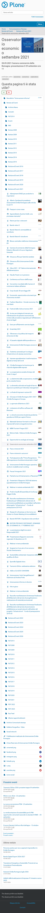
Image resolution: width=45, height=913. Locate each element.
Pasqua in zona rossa (17, 209)
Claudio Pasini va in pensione (19, 275)
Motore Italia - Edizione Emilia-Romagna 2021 (22, 434)
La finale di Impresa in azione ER (21, 392)
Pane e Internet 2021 (17, 449)
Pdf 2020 (11, 695)
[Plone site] (13, 5)
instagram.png (12, 756)
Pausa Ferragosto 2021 (18, 471)
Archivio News (13, 107)
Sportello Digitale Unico (17, 562)
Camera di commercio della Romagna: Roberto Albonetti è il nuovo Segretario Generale (21, 250)
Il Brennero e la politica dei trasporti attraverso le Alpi (20, 335)
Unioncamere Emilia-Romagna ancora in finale (22, 346)
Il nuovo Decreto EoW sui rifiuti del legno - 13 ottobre (20, 825)
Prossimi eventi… (8, 835)
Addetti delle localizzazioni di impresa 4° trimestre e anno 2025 (22, 879)
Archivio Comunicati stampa (16, 722)
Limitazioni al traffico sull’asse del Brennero (20, 409)
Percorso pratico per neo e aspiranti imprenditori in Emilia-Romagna (20, 849)
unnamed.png (11, 747)
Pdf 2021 (11, 700)
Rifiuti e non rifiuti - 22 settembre (14, 796)
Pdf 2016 (11, 677)
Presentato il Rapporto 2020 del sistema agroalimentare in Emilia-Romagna (22, 482)
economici (5, 79)
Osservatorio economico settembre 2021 (23, 444)
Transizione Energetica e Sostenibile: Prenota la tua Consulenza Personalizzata (20, 864)
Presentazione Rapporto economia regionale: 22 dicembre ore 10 (20, 538)
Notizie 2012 (12, 148)
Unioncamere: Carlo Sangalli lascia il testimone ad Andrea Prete (20, 576)
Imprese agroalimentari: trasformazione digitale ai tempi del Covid (22, 360)
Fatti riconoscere (37, 17)
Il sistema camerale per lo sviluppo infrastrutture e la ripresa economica (20, 353)
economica (17, 77)
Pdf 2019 (11, 691)
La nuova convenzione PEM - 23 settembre (17, 804)
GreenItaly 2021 (15, 329)
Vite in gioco (14, 586)
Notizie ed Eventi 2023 (15, 622)
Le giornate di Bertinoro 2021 (19, 403)
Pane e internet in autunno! (19, 453)
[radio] (4, 92)
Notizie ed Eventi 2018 (15, 175)
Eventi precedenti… (8, 833)
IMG (9, 125)
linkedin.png (11, 761)
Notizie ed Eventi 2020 (15, 184)
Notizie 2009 (12, 134)
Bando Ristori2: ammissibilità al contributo (19, 231)
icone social (10, 775)
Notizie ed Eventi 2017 (15, 171)
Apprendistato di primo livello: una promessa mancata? (20, 215)
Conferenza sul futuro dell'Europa (21, 279)
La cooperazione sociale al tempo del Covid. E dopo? (21, 373)
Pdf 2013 (11, 641)
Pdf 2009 (11, 650)
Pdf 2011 (11, 659)
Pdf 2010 (11, 654)
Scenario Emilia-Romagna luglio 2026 (16, 872)
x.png (8, 766)
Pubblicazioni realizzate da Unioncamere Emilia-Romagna (21, 737)
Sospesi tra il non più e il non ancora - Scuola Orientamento (21, 549)
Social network (11, 732)
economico (25, 77)
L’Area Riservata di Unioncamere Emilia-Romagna (23, 743)
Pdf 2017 (11, 682)
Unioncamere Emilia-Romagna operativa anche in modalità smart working (22, 466)
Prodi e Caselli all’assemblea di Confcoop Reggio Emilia (22, 493)
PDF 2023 (11, 709)
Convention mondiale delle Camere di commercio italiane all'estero (21, 285)
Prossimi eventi (10, 782)
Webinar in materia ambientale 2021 (22, 487)
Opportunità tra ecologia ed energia (22, 440)
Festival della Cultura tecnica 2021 (21, 309)
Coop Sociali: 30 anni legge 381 (20, 291)
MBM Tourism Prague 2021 (19, 428)
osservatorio (34, 77)
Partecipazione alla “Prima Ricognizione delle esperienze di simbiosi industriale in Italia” (22, 459)
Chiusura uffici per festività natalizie (22, 257)
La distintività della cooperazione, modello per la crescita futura (22, 380)
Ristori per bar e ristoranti (18, 221)
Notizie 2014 (12, 157)
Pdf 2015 (11, 672)
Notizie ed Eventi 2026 (15, 636)
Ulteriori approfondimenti (16, 718)
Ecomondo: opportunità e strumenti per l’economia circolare (21, 296)
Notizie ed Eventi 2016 (15, 166)
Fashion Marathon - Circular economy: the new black (22, 303)
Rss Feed (11, 713)
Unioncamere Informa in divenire (21, 582)
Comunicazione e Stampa (18, 29)
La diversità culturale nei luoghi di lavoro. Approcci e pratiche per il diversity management (23, 387)
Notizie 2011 (12, 144)
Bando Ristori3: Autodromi (19, 236)
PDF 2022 (11, 704)
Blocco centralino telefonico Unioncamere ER (22, 242)
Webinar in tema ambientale (19, 543)
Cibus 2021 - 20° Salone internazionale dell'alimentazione (21, 269)
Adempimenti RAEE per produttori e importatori (20, 195)
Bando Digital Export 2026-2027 (14, 856)
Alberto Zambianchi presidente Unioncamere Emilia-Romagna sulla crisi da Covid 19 (21, 203)
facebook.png (11, 752)
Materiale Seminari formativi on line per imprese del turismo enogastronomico (21, 423)
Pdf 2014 (11, 116)
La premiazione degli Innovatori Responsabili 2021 (19, 531)
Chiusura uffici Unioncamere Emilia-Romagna (20, 262)
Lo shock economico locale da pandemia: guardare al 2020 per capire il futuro (22, 416)
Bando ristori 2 (15, 225)
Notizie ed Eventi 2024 (15, 627)
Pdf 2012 (11, 663)
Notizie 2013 (12, 153)
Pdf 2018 (11, 686)
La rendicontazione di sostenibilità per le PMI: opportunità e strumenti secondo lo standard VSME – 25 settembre (22, 815)
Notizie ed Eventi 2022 (15, 618)
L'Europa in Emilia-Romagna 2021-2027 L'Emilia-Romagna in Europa (21, 398)
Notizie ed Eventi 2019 (15, 180)
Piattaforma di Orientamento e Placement (24, 476)
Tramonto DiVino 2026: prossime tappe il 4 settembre (21, 787)
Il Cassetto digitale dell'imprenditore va (23, 340)
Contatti (11, 112)
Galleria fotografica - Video (15, 727)
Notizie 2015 (12, 162)
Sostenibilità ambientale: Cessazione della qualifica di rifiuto (22, 556)
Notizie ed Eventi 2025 (15, 632)
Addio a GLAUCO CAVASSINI (19, 571)
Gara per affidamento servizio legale (22, 324)
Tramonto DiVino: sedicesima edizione (22, 566)
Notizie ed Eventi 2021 (23, 31)
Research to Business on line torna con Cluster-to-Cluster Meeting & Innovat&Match (22, 513)
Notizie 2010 (12, 139)
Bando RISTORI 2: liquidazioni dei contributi (24, 519)
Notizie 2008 (12, 130)
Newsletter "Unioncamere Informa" (18, 98)
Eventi (10, 121)
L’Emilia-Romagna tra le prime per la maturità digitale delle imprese (20, 366)
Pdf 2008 (11, 645)
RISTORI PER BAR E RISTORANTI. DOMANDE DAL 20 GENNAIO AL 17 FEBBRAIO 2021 (23, 524)
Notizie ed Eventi (7, 31)
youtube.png (11, 770)
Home (4, 29)
